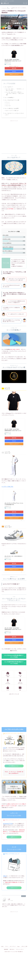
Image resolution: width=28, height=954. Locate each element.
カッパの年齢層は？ (9, 97)
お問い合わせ (12, 949)
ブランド (6, 946)
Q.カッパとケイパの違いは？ (12, 110)
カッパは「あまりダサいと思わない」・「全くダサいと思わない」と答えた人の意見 (15, 93)
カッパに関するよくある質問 (12, 108)
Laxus (4, 747)
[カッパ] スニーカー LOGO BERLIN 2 (13, 556)
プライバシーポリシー (20, 949)
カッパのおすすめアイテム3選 (12, 100)
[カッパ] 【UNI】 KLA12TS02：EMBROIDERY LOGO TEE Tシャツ (13, 60)
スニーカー (8, 105)
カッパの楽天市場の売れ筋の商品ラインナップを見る (14, 662)
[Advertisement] (14, 137)
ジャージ (8, 103)
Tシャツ (8, 102)
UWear (5, 875)
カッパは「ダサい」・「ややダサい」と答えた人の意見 (15, 89)
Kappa (8, 8)
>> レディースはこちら (7, 486)
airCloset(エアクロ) (8, 823)
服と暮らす (5, 3)
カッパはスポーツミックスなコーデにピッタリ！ (14, 114)
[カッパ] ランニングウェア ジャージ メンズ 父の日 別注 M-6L (14, 504)
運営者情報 (6, 949)
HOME (2, 946)
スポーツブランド (13, 946)
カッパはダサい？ (9, 86)
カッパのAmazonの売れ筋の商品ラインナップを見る (14, 656)
